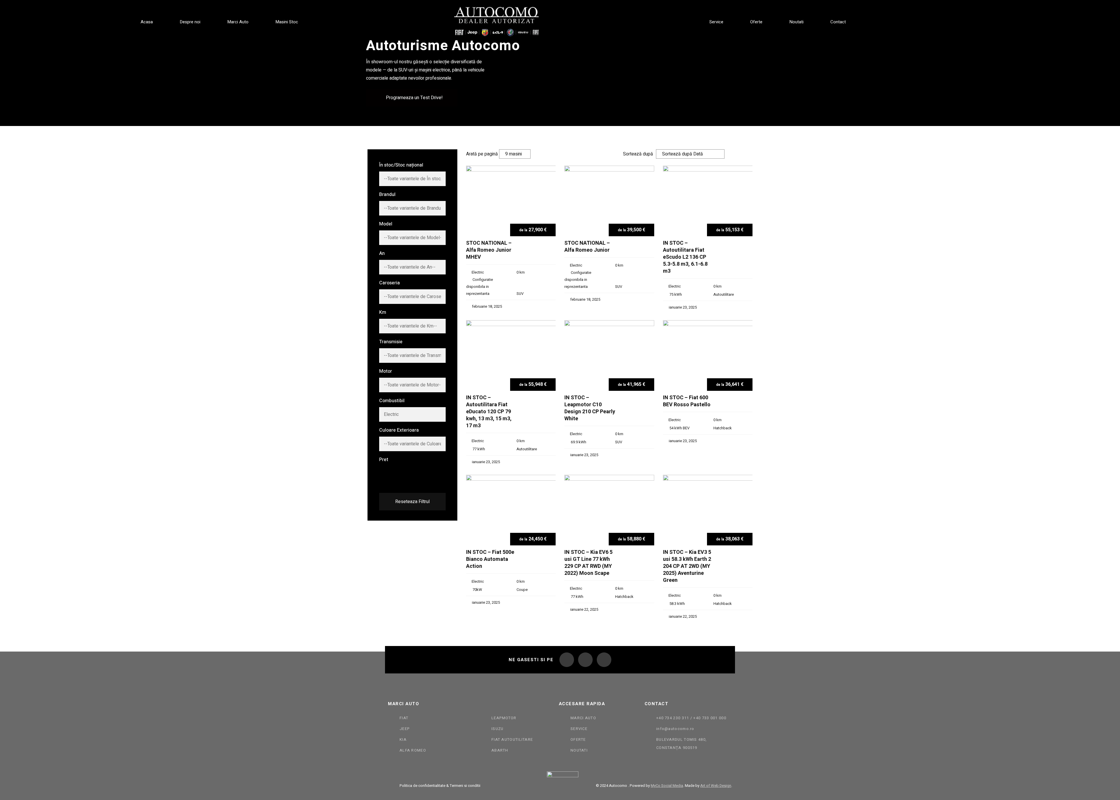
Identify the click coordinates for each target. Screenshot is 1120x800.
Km (382, 312)
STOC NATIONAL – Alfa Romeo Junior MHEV (489, 250)
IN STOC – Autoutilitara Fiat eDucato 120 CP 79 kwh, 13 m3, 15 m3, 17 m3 (489, 411)
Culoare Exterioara (399, 430)
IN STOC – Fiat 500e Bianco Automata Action (490, 559)
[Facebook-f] (566, 659)
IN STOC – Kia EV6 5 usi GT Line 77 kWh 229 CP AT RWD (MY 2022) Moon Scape (588, 563)
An (382, 253)
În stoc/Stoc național (401, 165)
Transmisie (390, 341)
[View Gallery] (549, 179)
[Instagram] (585, 659)
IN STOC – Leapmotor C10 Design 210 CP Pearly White (589, 408)
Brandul (387, 194)
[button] (411, 97)
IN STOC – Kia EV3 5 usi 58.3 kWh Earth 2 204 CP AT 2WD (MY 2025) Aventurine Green (687, 566)
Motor (385, 371)
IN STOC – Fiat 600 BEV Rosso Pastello (686, 401)
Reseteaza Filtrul (412, 501)
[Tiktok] (604, 659)
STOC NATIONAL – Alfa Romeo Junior (587, 247)
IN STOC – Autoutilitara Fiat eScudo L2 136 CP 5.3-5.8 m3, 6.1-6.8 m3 (685, 257)
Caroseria (389, 282)
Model (385, 223)
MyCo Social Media (667, 785)
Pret (383, 459)
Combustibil (392, 400)
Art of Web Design (715, 785)
